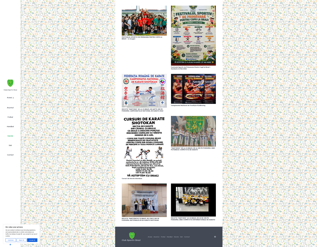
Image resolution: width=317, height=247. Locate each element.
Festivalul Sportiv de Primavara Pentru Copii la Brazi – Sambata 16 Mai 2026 (191, 68)
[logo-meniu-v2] (10, 83)
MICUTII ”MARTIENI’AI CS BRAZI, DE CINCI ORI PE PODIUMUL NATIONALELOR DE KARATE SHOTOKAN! (140, 219)
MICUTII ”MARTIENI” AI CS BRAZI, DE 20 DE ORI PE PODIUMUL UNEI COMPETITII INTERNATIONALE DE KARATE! (193, 218)
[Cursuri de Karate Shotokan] (144, 117)
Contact (187, 237)
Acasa (150, 237)
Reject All (21, 240)
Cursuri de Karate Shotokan (132, 178)
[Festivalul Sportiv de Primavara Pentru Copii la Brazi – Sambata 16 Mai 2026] (193, 7)
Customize (11, 240)
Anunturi (156, 237)
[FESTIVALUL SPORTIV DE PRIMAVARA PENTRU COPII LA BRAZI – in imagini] (144, 7)
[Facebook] (10, 244)
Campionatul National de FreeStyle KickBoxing (188, 105)
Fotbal (163, 237)
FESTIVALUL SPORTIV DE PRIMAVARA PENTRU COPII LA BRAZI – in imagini (142, 38)
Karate (176, 237)
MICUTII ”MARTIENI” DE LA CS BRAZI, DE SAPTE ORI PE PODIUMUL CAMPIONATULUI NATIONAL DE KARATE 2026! (142, 110)
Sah (181, 237)
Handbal (169, 237)
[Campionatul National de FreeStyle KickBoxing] (193, 75)
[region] (21, 234)
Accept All (32, 240)
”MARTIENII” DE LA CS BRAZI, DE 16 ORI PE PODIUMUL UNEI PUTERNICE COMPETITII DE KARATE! (193, 149)
